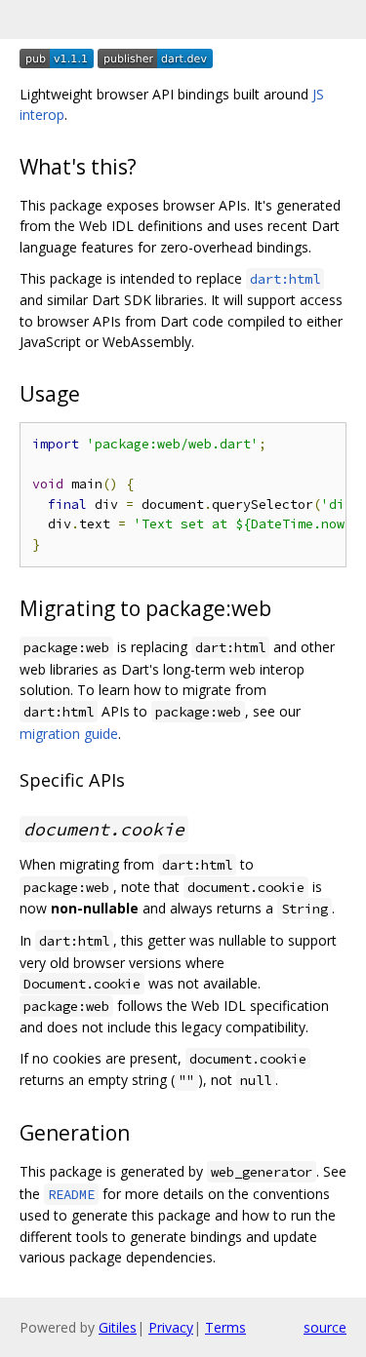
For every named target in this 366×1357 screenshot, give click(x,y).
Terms (225, 1327)
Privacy (170, 1327)
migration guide (69, 733)
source (325, 1327)
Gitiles (118, 1327)
